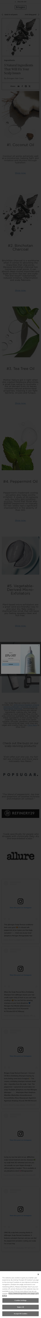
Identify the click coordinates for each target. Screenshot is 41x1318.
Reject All (20, 1307)
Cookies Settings (20, 1300)
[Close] (38, 1274)
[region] (20, 1294)
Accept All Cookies (20, 1314)
